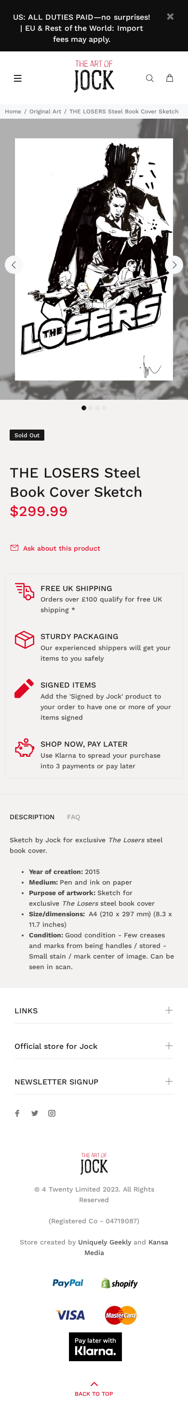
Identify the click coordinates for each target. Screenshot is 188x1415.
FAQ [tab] (73, 817)
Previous (14, 265)
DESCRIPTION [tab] (32, 817)
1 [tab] (83, 408)
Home (13, 111)
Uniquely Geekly (104, 1242)
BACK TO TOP (94, 1393)
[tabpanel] (94, 259)
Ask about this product (61, 548)
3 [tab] (97, 408)
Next (174, 265)
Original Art (45, 111)
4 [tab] (104, 408)
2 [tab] (90, 408)
